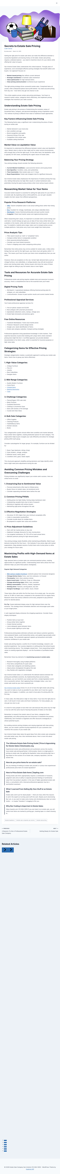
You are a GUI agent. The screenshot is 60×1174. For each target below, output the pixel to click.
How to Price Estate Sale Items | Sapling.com (25, 772)
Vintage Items (11, 387)
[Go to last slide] (5, 849)
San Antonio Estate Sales (12, 688)
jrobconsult (8, 51)
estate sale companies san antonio (25, 820)
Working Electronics (13, 389)
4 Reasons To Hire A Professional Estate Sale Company (14, 831)
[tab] (5, 1140)
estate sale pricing (41, 820)
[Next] (11, 849)
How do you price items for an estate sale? (24, 762)
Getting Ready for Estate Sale (49, 830)
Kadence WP (30, 1169)
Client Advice (8, 48)
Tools (8, 391)
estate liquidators (9, 820)
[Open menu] (56, 3)
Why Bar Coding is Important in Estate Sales (24, 806)
